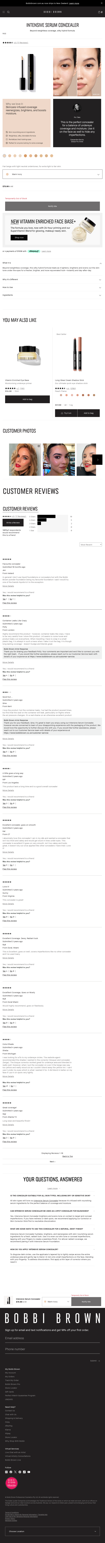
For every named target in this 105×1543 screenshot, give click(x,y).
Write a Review (13, 522)
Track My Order (12, 1380)
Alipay (7, 1433)
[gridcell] (61, 395)
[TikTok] (24, 1472)
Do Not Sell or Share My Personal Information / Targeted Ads (26, 1515)
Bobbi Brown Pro (12, 1384)
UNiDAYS (9, 1399)
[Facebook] (11, 1472)
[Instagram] (6, 1472)
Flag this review (10, 603)
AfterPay (9, 1426)
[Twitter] (15, 1472)
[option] (4, 155)
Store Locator (11, 1388)
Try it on (67, 413)
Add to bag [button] (27, 399)
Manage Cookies (11, 1520)
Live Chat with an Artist (15, 1452)
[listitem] (27, 374)
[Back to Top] (96, 1536)
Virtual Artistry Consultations (17, 1456)
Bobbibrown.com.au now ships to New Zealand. (52, 3)
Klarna (8, 1429)
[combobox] (56, 1301)
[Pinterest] (20, 1472)
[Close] (101, 3)
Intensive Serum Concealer (46, 1200)
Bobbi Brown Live (13, 1460)
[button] (4, 12)
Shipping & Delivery (14, 1418)
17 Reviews (22, 42)
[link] (100, 12)
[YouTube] (29, 1472)
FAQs (7, 1422)
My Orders (9, 1376)
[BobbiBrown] (52, 11)
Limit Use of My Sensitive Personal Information (21, 1516)
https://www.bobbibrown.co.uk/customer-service (52, 656)
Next (52, 1161)
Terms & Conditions (12, 1512)
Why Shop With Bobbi (15, 1441)
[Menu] (4, 12)
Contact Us (10, 1410)
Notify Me (52, 206)
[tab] (21, 508)
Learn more (46, 251)
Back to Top (67, 1156)
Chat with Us (10, 1414)
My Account (10, 1372)
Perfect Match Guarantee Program (20, 1395)
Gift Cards (9, 1392)
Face (4, 34)
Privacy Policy (10, 1519)
